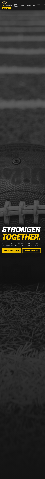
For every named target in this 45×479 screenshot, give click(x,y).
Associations (9, 5)
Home (3, 5)
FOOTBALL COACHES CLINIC (11, 250)
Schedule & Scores (16, 5)
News (22, 5)
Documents (28, 5)
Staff (34, 5)
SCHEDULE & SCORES (31, 250)
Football (39, 6)
